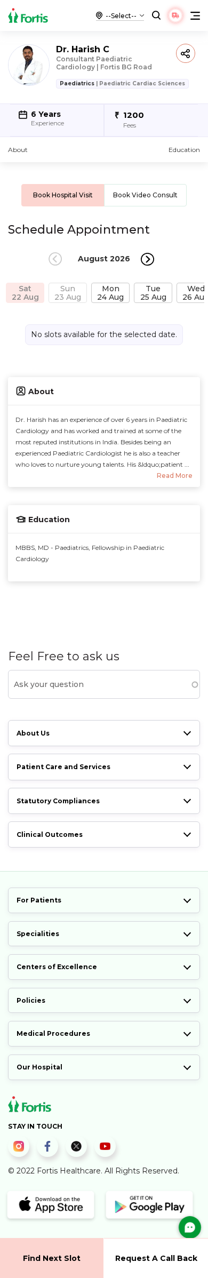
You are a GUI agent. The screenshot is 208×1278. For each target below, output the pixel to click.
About (18, 150)
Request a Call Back (156, 1258)
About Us (33, 733)
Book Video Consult (145, 195)
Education (184, 150)
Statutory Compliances (58, 801)
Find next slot (52, 1258)
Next (147, 259)
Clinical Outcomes (50, 834)
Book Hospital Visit (63, 195)
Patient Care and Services (63, 767)
